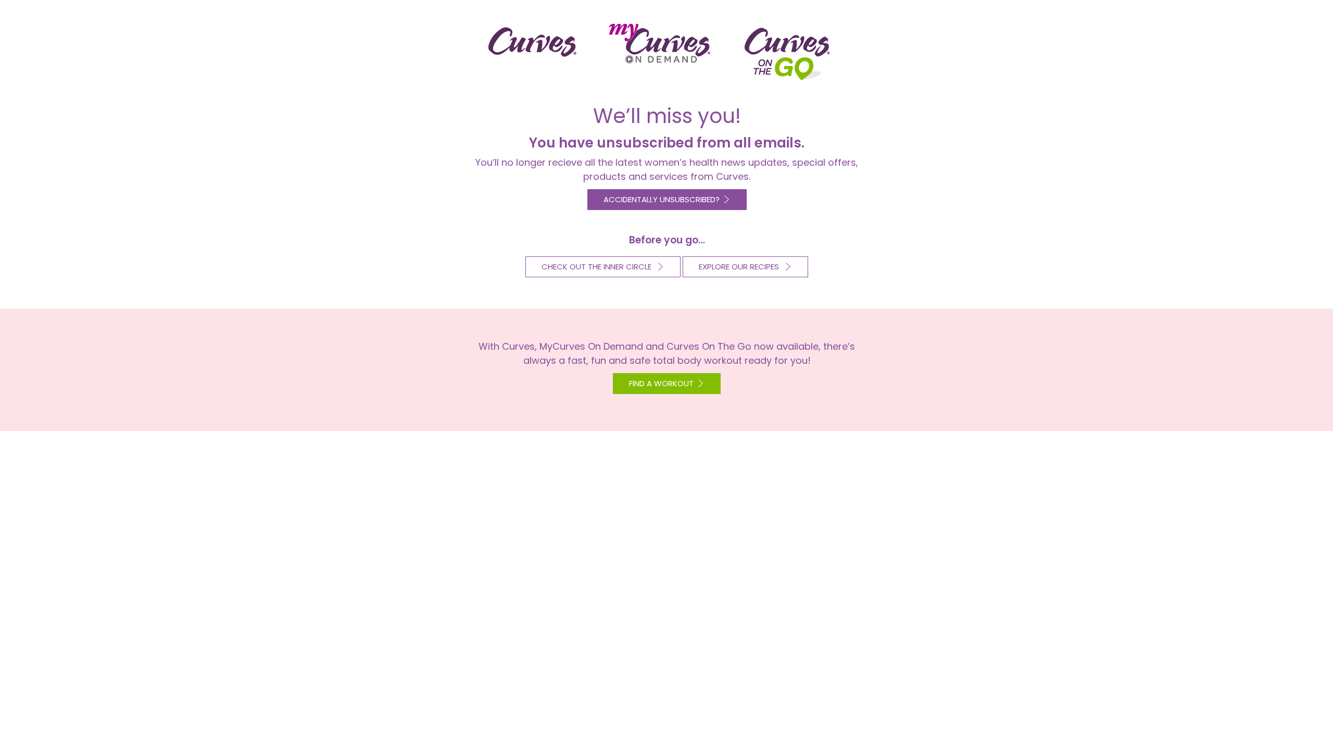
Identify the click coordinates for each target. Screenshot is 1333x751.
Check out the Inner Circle (597, 266)
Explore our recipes (740, 266)
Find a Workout (661, 383)
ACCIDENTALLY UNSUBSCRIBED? (661, 199)
